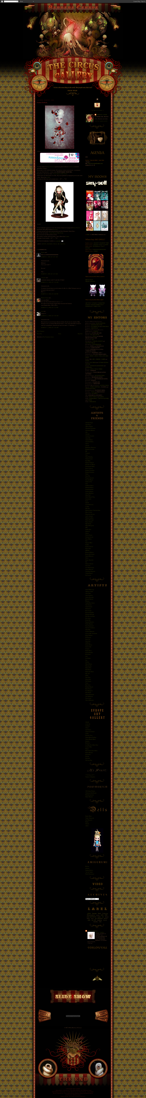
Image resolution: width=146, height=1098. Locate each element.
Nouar (86, 683)
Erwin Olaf (87, 620)
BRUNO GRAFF (89, 280)
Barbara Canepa (44, 297)
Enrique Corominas (89, 470)
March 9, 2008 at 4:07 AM (49, 257)
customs (98, 915)
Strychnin (70, 166)
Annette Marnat (89, 439)
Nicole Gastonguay (89, 874)
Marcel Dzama (88, 664)
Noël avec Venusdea (99, 932)
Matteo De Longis (89, 520)
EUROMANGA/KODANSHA (99, 249)
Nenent (87, 533)
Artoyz (87, 727)
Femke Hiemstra (89, 624)
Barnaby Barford (89, 599)
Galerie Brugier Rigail (90, 739)
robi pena (43, 277)
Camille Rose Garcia (90, 603)
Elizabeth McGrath (89, 614)
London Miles (88, 747)
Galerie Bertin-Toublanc (90, 737)
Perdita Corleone (89, 546)
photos (106, 918)
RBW (93, 359)
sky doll (94, 920)
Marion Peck (88, 667)
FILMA (93, 392)
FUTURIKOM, (94, 326)
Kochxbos (87, 743)
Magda (87, 748)
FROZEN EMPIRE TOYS (97, 304)
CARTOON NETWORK (103, 398)
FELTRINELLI (96, 246)
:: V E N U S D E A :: (93, 931)
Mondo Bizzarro (89, 752)
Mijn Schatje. (60, 233)
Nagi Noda (87, 677)
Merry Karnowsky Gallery (91, 750)
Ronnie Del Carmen (89, 554)
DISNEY (92, 356)
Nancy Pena (88, 679)
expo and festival (91, 917)
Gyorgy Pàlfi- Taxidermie (91, 633)
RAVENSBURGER (96, 344)
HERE (87, 234)
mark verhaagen (89, 516)
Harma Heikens (88, 635)
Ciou (86, 455)
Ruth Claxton (88, 688)
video (100, 921)
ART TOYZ (88, 303)
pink (89, 920)
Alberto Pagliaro (89, 426)
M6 (99, 326)
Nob (86, 541)
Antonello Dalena (89, 441)
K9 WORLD (94, 393)
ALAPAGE (105, 244)
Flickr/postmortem (89, 795)
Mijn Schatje (64, 173)
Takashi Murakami (89, 694)
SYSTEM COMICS (104, 385)
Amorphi (87, 434)
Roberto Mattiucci (89, 552)
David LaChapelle (89, 612)
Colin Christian (88, 606)
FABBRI (103, 359)
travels (62, 244)
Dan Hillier (87, 460)
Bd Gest (87, 866)
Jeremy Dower (88, 645)
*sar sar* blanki (89, 872)
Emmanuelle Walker (90, 466)
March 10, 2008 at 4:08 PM (49, 294)
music (92, 918)
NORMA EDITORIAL (95, 387)
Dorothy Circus (88, 735)
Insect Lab (87, 639)
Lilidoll (87, 502)
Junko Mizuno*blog (90, 497)
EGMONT (95, 331)
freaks (99, 917)
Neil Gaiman (88, 681)
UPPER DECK (105, 326)
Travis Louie (88, 698)
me (58, 244)
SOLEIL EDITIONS (100, 323)
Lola (86, 656)
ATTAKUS (94, 303)
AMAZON (96, 243)
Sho (86, 562)
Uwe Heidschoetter (89, 567)
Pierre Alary (88, 548)
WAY (91, 334)
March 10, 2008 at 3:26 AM (49, 282)
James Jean (87, 641)
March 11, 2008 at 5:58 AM (49, 315)
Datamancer (88, 608)
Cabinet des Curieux (90, 731)
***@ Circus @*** (89, 775)
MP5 (86, 527)
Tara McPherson (89, 696)
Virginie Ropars (56, 173)
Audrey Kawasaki (89, 597)
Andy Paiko (88, 593)
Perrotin (87, 756)
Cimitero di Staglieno (90, 777)
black (99, 913)
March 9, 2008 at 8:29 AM (49, 274)
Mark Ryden (88, 669)
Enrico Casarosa (89, 468)
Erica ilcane (88, 618)
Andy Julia (87, 438)
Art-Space (87, 726)
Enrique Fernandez (89, 472)
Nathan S (87, 531)
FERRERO (98, 359)
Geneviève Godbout (90, 627)
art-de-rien (87, 724)
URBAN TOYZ (97, 306)
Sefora (86, 558)
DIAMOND (102, 243)
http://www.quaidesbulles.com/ (95, 163)
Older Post (80, 333)
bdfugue (87, 868)
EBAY (107, 243)
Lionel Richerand (89, 504)
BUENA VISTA (98, 356)
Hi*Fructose (88, 637)
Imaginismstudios (89, 489)
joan (42, 311)
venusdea (95, 921)
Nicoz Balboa (88, 539)
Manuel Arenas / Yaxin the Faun (92, 510)
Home (59, 333)
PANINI (87, 360)
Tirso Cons (87, 565)
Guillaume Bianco (89, 485)
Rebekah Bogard (89, 687)
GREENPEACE (94, 328)
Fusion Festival (50, 166)
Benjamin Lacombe (89, 449)
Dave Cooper (88, 610)
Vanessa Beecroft (89, 569)
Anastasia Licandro (89, 436)
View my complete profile (101, 121)
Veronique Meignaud (90, 571)
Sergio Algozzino (89, 560)
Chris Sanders (88, 605)
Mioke (86, 675)
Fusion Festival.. (42, 102)
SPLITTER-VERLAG (90, 343)
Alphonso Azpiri (89, 591)
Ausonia (87, 445)
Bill (86, 451)
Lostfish (48, 177)
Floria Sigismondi (89, 626)
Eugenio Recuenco (89, 622)
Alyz (86, 432)
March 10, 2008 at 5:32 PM (49, 307)
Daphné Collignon (89, 462)
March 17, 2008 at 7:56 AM (49, 327)
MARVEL (101, 396)
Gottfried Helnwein (89, 631)
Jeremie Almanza (89, 491)
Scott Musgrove (89, 690)
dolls (55, 244)
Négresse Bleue (88, 542)
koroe (86, 500)
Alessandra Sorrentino (90, 428)
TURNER (89, 400)
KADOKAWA (88, 367)
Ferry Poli (87, 476)
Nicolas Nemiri (88, 535)
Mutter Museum (89, 796)
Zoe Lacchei (88, 575)
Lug (86, 660)
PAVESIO (87, 248)
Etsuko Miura (88, 816)
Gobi (86, 483)
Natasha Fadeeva (89, 870)
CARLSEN (94, 341)
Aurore (87, 443)
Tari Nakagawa (88, 820)
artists (44, 244)
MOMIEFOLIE (89, 306)
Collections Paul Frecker (91, 793)
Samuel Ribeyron (89, 556)
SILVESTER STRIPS (99, 375)
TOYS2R (97, 334)
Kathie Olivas (88, 650)
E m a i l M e (97, 110)
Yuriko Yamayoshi (89, 818)
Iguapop (87, 741)
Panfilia (87, 544)
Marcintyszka (88, 666)
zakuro (87, 825)
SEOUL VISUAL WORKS (96, 369)
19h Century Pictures (90, 791)
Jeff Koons (87, 643)
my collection (99, 918)
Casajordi (87, 453)
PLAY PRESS (93, 362)
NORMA (96, 251)
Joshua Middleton (89, 493)
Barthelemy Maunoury (90, 447)
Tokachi (87, 823)
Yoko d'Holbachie (89, 700)
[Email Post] (62, 241)
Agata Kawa (88, 424)
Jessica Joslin (88, 646)
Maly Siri (87, 508)
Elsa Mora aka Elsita (90, 616)
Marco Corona (88, 512)
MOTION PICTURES (90, 388)
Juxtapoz (87, 648)
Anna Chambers (89, 595)
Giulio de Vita (88, 481)
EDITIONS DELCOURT (96, 325)
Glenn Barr (87, 629)
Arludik (87, 722)
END (106, 915)
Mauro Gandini (88, 521)
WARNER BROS (93, 398)
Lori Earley (88, 658)
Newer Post (39, 333)
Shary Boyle (88, 692)
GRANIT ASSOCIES (90, 281)
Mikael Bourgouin (89, 525)
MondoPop (88, 754)
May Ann (87, 673)
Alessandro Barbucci (90, 430)
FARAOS (94, 336)
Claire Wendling (89, 457)
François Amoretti (89, 478)
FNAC (100, 244)
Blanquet (87, 601)
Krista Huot (88, 654)
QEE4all (87, 550)
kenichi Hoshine (89, 652)
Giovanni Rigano (89, 479)
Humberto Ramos (89, 487)
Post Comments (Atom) (48, 337)
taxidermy (99, 920)
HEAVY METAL (93, 396)
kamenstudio (88, 499)
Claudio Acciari (89, 458)
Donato (43, 252)
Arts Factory (88, 729)
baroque (50, 244)
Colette (87, 733)
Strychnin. (55, 229)
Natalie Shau (88, 529)
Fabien (86, 474)
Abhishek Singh (89, 422)
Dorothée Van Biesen (90, 464)
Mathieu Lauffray (89, 518)
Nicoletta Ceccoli (89, 537)
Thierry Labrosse (89, 563)
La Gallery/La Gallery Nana (91, 745)
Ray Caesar (87, 685)
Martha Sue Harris (89, 671)
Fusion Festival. (76, 227)
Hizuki (86, 822)
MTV (93, 339)
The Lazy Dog (88, 760)
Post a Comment (40, 331)
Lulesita (87, 662)
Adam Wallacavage (89, 589)
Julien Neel (87, 495)
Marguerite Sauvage (90, 514)
